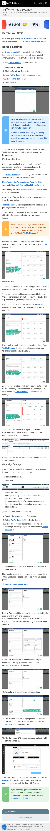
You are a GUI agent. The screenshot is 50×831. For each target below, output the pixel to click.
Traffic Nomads (29, 38)
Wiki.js (28, 829)
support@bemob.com (19, 798)
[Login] (46, 3)
